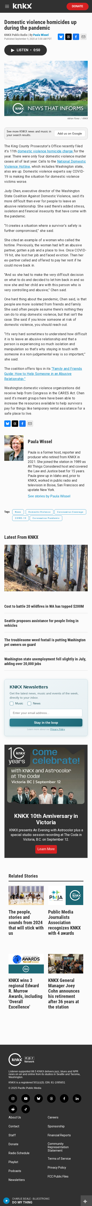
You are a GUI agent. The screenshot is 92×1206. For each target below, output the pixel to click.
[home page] (22, 7)
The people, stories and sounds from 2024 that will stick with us (26, 922)
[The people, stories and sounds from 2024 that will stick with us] (26, 895)
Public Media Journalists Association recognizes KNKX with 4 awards (64, 922)
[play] (6, 1201)
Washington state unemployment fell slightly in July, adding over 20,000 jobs (45, 661)
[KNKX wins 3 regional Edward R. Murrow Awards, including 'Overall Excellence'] (26, 963)
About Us (15, 1117)
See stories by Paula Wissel (49, 496)
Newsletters (17, 1180)
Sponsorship (56, 1126)
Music (19, 703)
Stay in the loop (46, 722)
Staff (12, 1135)
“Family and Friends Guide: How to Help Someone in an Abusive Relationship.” (43, 374)
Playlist (13, 1162)
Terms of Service (59, 1158)
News (18, 512)
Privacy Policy (57, 729)
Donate (77, 6)
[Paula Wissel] (14, 448)
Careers (53, 1117)
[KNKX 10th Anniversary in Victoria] (46, 776)
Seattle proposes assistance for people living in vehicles (41, 623)
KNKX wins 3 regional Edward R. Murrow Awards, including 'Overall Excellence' (25, 994)
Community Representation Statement (58, 1147)
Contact (14, 1126)
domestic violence (39, 512)
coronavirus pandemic (46, 518)
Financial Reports (59, 1135)
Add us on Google (70, 133)
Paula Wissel (41, 35)
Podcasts (15, 1171)
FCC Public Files (58, 1176)
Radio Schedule (19, 1153)
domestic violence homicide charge (46, 151)
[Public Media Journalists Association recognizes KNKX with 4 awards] (65, 895)
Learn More (46, 849)
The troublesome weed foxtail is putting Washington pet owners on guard (45, 642)
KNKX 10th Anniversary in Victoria (46, 819)
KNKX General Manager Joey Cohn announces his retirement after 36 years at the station (64, 994)
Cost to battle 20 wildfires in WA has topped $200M (44, 606)
